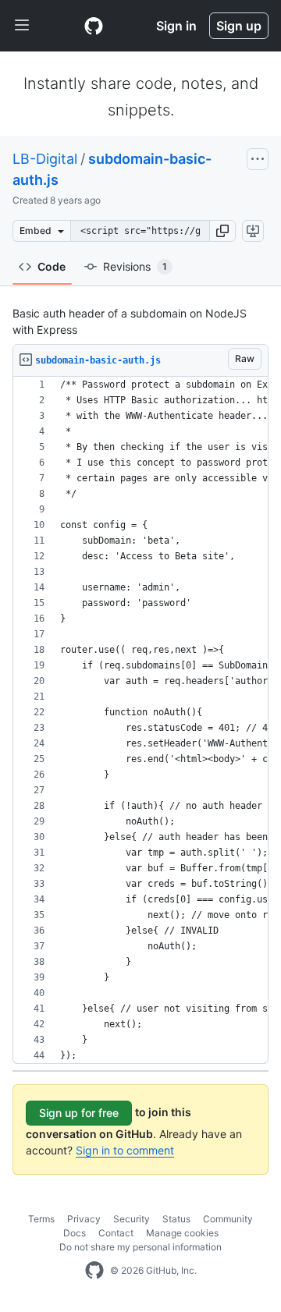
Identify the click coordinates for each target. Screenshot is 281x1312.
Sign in (176, 26)
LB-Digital (44, 159)
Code (51, 266)
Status (176, 1219)
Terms (41, 1219)
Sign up (238, 26)
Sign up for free (79, 1112)
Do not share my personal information (140, 1247)
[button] (222, 231)
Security (131, 1219)
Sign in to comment (125, 1150)
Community (228, 1219)
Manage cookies (182, 1233)
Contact (115, 1233)
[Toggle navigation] (21, 26)
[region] (140, 720)
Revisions (135, 266)
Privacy (84, 1219)
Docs (74, 1233)
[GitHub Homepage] (94, 1271)
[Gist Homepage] (93, 25)
